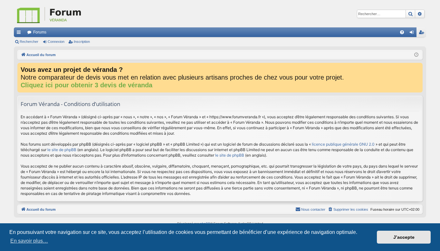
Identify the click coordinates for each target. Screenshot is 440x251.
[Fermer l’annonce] (417, 68)
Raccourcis (20, 33)
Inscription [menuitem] (422, 33)
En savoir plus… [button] (29, 241)
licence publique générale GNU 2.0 (343, 144)
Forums (39, 32)
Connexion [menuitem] (412, 33)
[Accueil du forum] (81, 13)
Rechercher (29, 41)
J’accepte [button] (404, 237)
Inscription (82, 41)
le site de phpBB (61, 149)
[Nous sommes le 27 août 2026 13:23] (416, 55)
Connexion (56, 41)
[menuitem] (402, 32)
